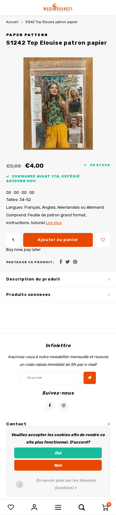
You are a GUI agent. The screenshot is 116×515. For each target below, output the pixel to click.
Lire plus (54, 222)
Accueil (12, 22)
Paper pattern (27, 35)
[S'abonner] (90, 378)
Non (58, 465)
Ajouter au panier (58, 239)
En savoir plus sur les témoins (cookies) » (66, 484)
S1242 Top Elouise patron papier (51, 22)
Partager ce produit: (30, 262)
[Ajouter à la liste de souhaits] (103, 240)
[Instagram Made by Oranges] (63, 405)
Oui (58, 453)
